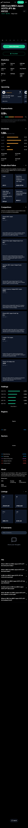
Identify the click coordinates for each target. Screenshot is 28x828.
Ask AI (15, 820)
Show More (13, 406)
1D (2, 40)
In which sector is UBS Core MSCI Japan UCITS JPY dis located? (14, 587)
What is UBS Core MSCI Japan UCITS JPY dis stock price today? (14, 564)
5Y (21, 40)
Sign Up (20, 2)
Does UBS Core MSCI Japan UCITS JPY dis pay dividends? (14, 582)
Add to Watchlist (14, 46)
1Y (17, 40)
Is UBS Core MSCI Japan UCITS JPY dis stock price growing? (14, 576)
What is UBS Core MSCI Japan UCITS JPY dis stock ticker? (14, 570)
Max (25, 40)
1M (10, 40)
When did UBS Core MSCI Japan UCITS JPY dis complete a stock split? (14, 593)
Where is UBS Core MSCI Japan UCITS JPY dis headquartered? (14, 599)
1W (6, 40)
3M (14, 40)
